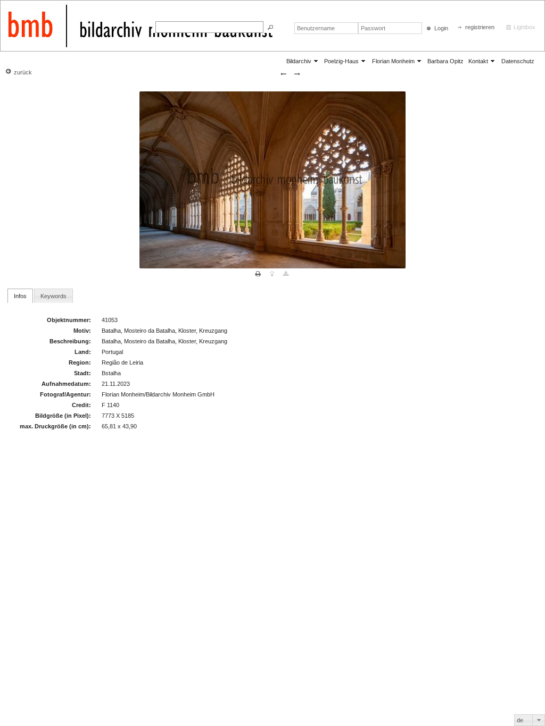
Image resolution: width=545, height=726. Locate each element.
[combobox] (529, 720)
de (520, 720)
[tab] (20, 295)
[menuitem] (303, 61)
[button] (270, 27)
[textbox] (209, 27)
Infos (20, 296)
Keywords (53, 296)
